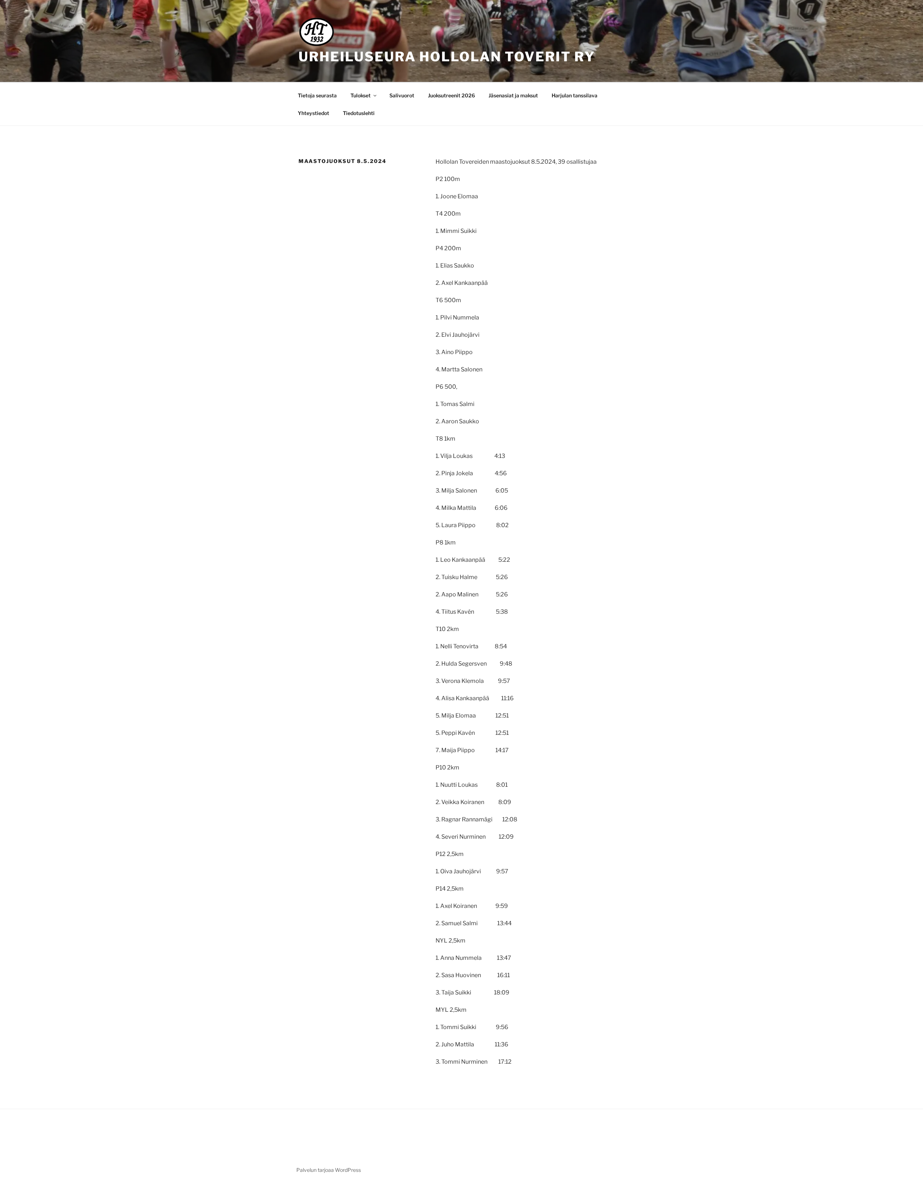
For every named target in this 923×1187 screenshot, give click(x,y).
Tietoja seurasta (317, 95)
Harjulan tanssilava (574, 95)
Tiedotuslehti (359, 113)
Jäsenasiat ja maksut (513, 95)
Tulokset (360, 95)
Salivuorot (401, 95)
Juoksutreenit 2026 (451, 95)
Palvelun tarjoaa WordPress (328, 1170)
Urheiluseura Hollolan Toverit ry (447, 57)
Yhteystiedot (313, 113)
